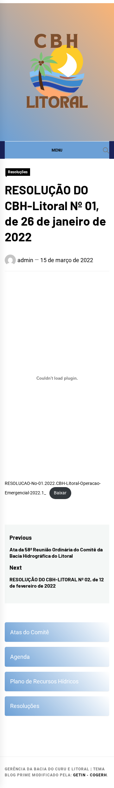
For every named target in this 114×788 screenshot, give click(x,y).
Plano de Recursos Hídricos (44, 681)
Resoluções (18, 172)
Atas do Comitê (29, 632)
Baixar (60, 493)
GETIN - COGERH (90, 775)
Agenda (20, 656)
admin (25, 260)
